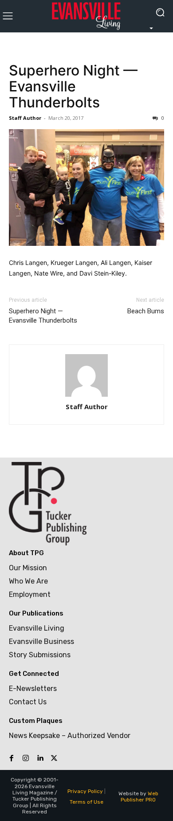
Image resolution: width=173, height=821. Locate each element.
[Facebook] (11, 758)
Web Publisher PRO (139, 796)
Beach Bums (145, 311)
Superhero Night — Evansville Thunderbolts (73, 86)
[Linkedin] (40, 758)
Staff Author (25, 117)
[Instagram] (26, 758)
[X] (54, 758)
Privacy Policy (85, 791)
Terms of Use (86, 802)
